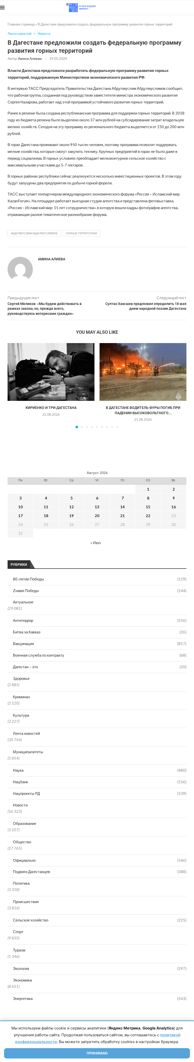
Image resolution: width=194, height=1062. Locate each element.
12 (71, 507)
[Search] (191, 7)
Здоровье (21, 678)
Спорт (18, 931)
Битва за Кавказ (99, 632)
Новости (20, 805)
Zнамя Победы (99, 590)
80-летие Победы (99, 579)
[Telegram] (178, 7)
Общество (22, 842)
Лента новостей (26, 733)
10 (20, 507)
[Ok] (183, 7)
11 (46, 507)
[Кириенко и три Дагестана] (51, 372)
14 (122, 507)
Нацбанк (99, 781)
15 (148, 507)
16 (173, 507)
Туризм (19, 950)
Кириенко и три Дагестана (51, 408)
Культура (21, 715)
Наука (99, 770)
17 (20, 515)
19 (71, 515)
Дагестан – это (99, 666)
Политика (21, 883)
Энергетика (99, 998)
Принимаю (97, 1053)
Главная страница (21, 24)
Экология (99, 968)
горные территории (81, 233)
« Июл (95, 542)
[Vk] (173, 7)
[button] (14, 385)
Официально (99, 860)
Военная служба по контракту (99, 655)
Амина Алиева (30, 58)
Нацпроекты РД (99, 793)
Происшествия (26, 901)
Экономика (22, 980)
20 (97, 515)
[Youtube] (167, 7)
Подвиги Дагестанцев (99, 871)
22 (148, 515)
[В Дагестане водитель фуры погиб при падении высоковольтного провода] (143, 372)
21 (122, 515)
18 (46, 515)
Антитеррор (99, 620)
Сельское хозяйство (99, 920)
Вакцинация (99, 643)
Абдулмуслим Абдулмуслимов (34, 233)
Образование (24, 823)
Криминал (21, 696)
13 (97, 507)
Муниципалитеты (28, 751)
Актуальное (23, 602)
